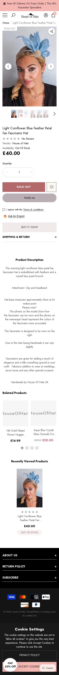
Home (5, 23)
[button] (13, 15)
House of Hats (20, 143)
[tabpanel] (15, 421)
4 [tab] (37, 448)
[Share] (51, 31)
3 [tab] (32, 448)
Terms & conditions (33, 209)
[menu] (4, 15)
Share (51, 31)
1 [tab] (22, 448)
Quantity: (7, 163)
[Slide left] (8, 66)
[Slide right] (51, 66)
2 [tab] (27, 448)
